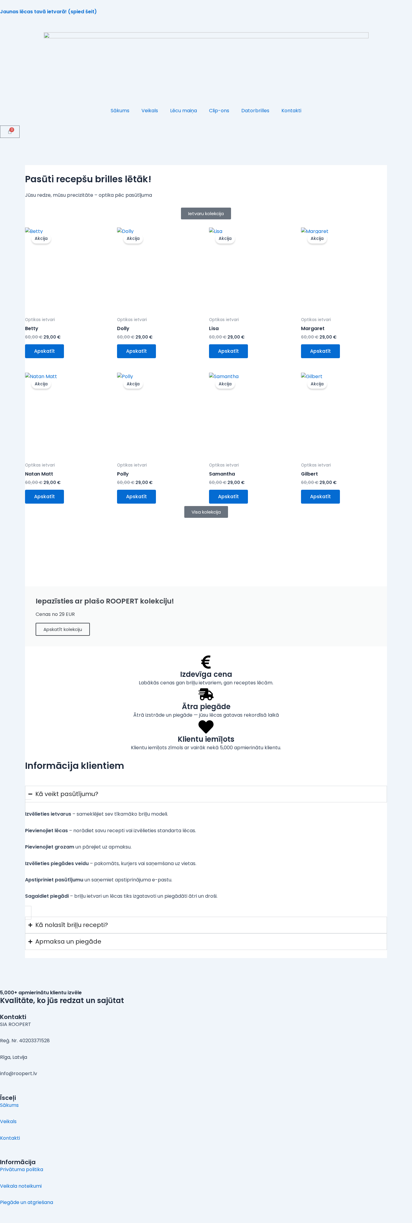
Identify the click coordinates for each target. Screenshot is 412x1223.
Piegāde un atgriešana (26, 1202)
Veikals (149, 110)
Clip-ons (219, 110)
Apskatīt (44, 351)
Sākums (120, 110)
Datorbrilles (255, 110)
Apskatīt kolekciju (62, 629)
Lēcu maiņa (183, 110)
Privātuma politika (21, 1169)
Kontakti (291, 110)
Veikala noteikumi (21, 1186)
